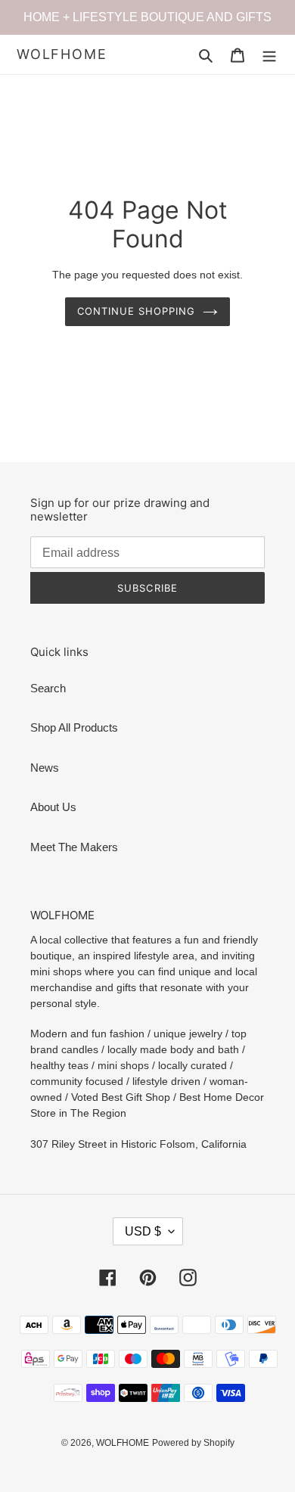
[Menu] (269, 55)
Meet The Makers (74, 847)
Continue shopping (136, 311)
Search (48, 688)
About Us (53, 806)
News (44, 767)
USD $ (143, 1231)
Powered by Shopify (193, 1443)
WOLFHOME (62, 54)
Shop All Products (74, 727)
